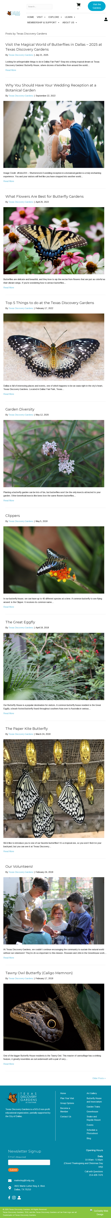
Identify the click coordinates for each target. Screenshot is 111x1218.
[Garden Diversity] (53, 453)
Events (90, 1125)
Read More (10, 70)
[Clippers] (53, 560)
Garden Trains (93, 1107)
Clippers (12, 515)
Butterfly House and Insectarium (94, 1100)
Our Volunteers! (19, 866)
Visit (40, 17)
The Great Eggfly (20, 622)
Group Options (67, 1103)
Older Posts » (99, 1078)
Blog (89, 1138)
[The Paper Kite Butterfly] (53, 788)
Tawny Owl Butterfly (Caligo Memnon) (39, 973)
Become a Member (65, 1110)
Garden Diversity (19, 409)
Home (30, 17)
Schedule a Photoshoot (92, 1132)
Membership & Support (42, 22)
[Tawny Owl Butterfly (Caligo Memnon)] (53, 1017)
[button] (97, 6)
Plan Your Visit (67, 1098)
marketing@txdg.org (24, 1180)
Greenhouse (92, 1111)
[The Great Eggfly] (53, 666)
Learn (68, 17)
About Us (68, 22)
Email (17, 1157)
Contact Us (65, 1116)
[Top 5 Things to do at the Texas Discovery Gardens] (53, 347)
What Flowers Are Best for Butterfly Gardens (44, 196)
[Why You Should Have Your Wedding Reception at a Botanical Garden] (53, 134)
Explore (54, 17)
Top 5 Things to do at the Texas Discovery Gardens (49, 303)
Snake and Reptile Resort (94, 1118)
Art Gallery (92, 1093)
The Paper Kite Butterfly (26, 728)
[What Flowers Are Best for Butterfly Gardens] (53, 240)
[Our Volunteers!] (53, 911)
